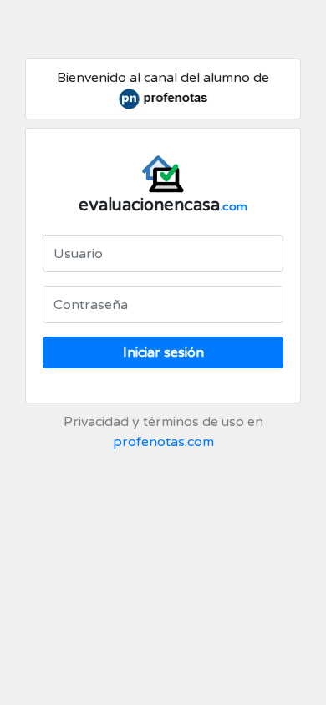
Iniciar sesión (163, 352)
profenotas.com (163, 442)
